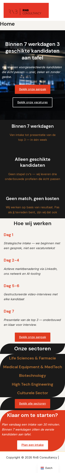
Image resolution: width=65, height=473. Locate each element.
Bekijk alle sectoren (32, 403)
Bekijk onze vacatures (32, 102)
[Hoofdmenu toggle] (57, 10)
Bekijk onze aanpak (32, 89)
